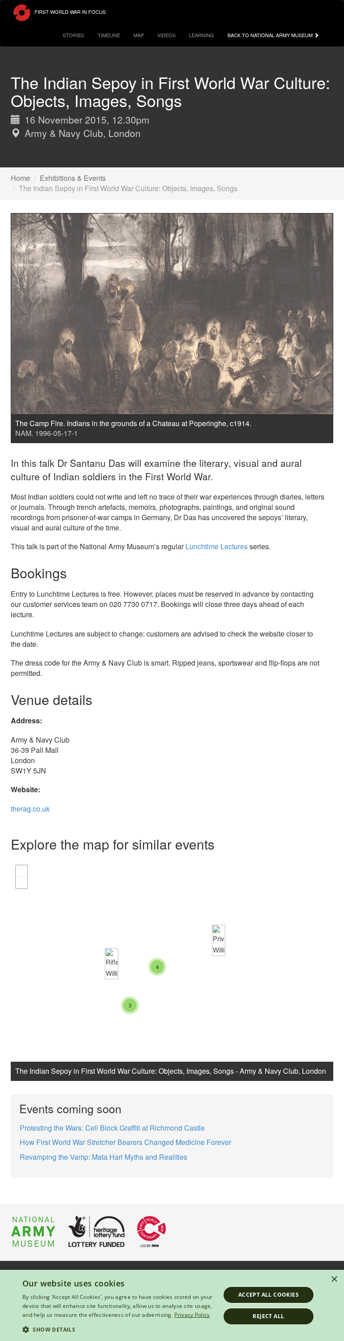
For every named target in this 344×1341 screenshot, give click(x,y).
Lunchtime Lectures (216, 546)
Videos (166, 34)
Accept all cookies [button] (268, 1294)
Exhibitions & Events (73, 178)
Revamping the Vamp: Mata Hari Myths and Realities (103, 1157)
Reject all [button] (268, 1316)
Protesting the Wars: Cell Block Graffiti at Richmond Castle (112, 1128)
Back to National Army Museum (271, 34)
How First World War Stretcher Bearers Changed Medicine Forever (125, 1142)
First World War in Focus (69, 11)
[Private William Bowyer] (218, 940)
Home (20, 178)
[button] (118, 1329)
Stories (73, 34)
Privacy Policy (192, 1315)
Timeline (109, 34)
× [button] (334, 1279)
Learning (201, 34)
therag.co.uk (30, 808)
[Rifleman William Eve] (111, 963)
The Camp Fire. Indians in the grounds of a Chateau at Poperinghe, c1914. (133, 423)
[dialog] (172, 1305)
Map (138, 34)
